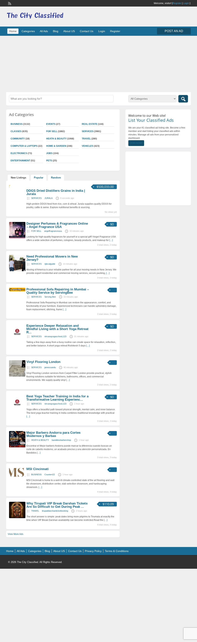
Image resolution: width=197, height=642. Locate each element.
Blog (55, 31)
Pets (49, 160)
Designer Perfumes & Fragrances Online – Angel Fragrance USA (57, 225)
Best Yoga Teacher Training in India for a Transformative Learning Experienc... (57, 397)
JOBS (49, 153)
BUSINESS (36, 474)
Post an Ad (174, 31)
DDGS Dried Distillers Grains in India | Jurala (55, 192)
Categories (28, 31)
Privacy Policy (93, 551)
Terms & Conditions (117, 551)
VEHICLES (87, 146)
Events (50, 124)
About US (69, 31)
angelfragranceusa (53, 231)
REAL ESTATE (89, 124)
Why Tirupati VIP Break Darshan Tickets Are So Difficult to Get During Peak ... (57, 505)
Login (186, 3)
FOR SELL (51, 131)
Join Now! (136, 143)
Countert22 (49, 474)
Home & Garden (56, 146)
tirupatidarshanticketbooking (55, 511)
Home (13, 31)
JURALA (48, 198)
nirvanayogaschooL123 (55, 336)
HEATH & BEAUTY (56, 138)
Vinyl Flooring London (43, 362)
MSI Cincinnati (37, 469)
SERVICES (87, 131)
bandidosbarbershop (61, 440)
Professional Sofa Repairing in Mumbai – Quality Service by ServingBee (57, 291)
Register (177, 3)
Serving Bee (50, 297)
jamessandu (50, 367)
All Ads (44, 31)
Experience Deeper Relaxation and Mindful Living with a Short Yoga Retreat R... (57, 329)
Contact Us (86, 31)
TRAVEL (86, 138)
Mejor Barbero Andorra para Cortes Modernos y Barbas (53, 434)
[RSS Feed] (9, 3)
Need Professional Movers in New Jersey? (52, 258)
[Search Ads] (183, 99)
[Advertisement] (98, 63)
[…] (111, 240)
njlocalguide (49, 264)
